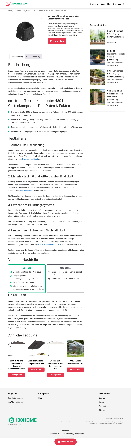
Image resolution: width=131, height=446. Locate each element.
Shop (103, 4)
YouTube (11, 402)
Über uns (117, 4)
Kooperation (103, 406)
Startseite (94, 4)
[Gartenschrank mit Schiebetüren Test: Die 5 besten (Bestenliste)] (97, 97)
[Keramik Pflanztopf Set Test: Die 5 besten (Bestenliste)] (97, 38)
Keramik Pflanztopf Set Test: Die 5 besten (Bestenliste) (115, 34)
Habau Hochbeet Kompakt (49, 244)
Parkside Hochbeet (30, 159)
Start (10, 11)
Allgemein (17, 11)
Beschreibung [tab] (17, 57)
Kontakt (101, 402)
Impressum (109, 418)
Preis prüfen (57, 41)
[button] (41, 18)
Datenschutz (118, 418)
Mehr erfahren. (119, 423)
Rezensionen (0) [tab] (33, 57)
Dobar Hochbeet (26, 190)
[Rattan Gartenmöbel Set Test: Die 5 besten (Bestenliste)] (97, 77)
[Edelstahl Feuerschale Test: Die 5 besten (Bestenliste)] (97, 57)
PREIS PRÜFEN (67, 442)
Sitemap (102, 410)
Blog (109, 4)
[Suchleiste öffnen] (124, 4)
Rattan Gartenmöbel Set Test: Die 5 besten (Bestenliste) (115, 74)
